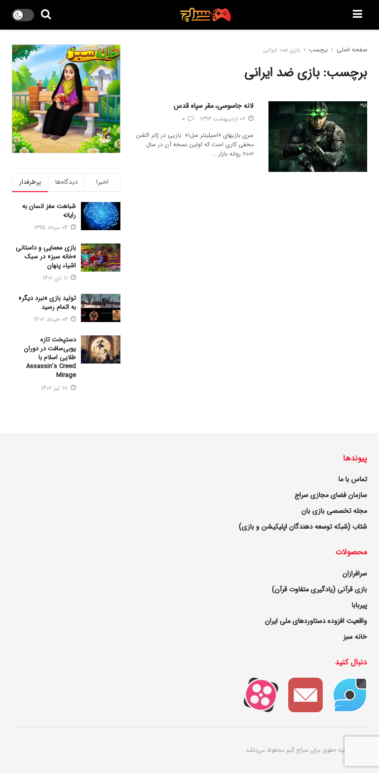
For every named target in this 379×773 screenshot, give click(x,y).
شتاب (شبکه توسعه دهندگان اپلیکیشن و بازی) (303, 526)
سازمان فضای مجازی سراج (331, 494)
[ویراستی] (345, 694)
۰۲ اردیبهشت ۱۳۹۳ (223, 118)
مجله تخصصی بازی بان (334, 510)
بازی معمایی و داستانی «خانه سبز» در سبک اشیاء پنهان (46, 257)
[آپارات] (256, 694)
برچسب (318, 49)
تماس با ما (353, 479)
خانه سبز (355, 636)
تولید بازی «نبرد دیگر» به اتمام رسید (47, 302)
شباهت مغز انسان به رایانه (49, 210)
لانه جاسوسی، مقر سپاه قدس (214, 105)
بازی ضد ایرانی (281, 49)
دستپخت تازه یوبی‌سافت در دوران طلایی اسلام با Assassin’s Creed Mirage (50, 357)
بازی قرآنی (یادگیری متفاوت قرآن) (319, 589)
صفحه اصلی (352, 49)
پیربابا (359, 605)
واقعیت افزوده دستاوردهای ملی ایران (316, 620)
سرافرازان (354, 573)
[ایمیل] (300, 694)
